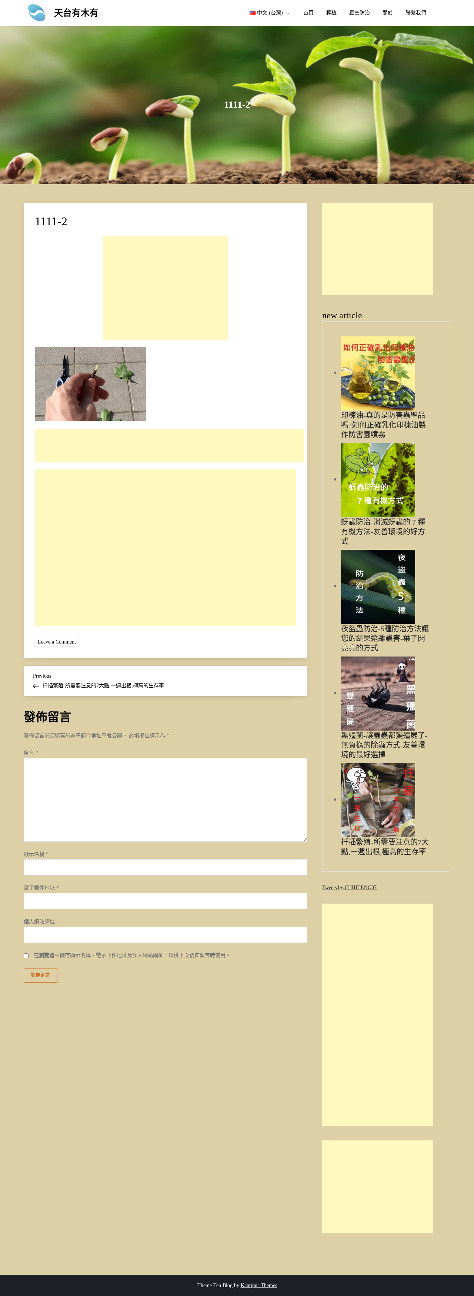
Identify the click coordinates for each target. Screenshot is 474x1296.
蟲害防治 (359, 13)
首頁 (308, 13)
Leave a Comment (58, 641)
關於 (388, 13)
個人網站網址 (39, 921)
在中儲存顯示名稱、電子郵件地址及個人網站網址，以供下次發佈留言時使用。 (132, 955)
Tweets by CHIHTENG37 (349, 887)
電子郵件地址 (41, 888)
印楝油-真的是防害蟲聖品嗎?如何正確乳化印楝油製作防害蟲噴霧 (383, 425)
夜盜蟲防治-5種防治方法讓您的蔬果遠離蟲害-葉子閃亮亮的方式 (385, 638)
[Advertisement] (165, 288)
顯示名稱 (36, 854)
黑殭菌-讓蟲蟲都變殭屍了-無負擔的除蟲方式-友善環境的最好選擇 (384, 745)
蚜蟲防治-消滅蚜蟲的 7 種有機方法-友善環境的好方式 (383, 531)
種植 (331, 13)
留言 (31, 753)
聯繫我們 (415, 13)
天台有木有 (76, 13)
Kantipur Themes (259, 1285)
